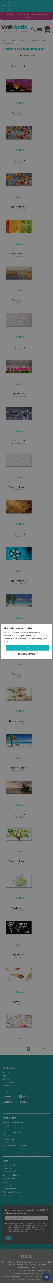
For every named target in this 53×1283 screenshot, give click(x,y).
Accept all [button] (27, 648)
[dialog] (26, 641)
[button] (26, 653)
